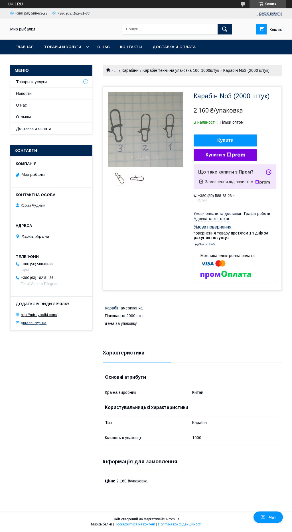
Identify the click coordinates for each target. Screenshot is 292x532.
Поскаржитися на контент (135, 524)
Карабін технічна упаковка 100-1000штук (181, 70)
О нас (103, 47)
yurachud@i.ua (33, 323)
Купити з (215, 154)
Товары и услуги (62, 47)
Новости (24, 93)
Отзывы (23, 117)
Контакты (131, 47)
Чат (272, 517)
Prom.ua (173, 519)
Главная (24, 47)
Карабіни (130, 70)
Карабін (112, 308)
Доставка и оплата (174, 47)
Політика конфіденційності (179, 524)
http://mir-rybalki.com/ (39, 315)
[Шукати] (225, 29)
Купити (225, 140)
